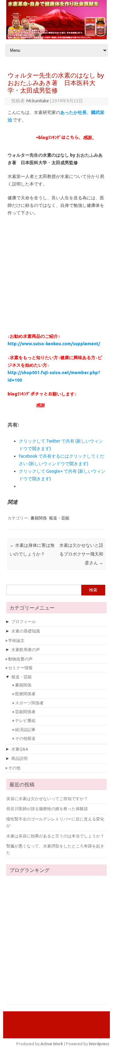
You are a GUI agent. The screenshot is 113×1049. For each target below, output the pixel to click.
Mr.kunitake (37, 100)
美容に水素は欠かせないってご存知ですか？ (47, 798)
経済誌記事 (25, 729)
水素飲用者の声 (25, 649)
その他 (14, 768)
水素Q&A (19, 749)
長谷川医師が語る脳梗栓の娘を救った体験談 (47, 808)
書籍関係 (38, 518)
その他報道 (25, 738)
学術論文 (16, 640)
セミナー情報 (20, 667)
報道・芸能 (59, 518)
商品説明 (19, 758)
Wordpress (99, 1043)
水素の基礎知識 (25, 631)
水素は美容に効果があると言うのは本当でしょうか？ (55, 836)
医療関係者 (25, 693)
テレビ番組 (25, 720)
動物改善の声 (20, 659)
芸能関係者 (25, 711)
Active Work (51, 1043)
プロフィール (23, 621)
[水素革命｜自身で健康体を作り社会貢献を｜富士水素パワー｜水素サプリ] (56, 37)
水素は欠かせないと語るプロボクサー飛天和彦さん (81, 554)
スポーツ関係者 (29, 703)
